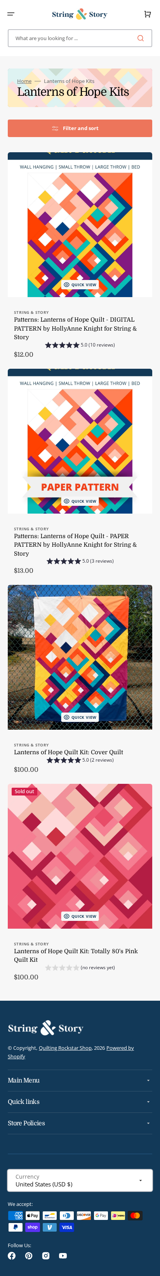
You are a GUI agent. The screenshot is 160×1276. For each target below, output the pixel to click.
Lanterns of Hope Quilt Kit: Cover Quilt (68, 752)
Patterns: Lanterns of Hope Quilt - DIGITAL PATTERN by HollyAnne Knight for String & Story (75, 328)
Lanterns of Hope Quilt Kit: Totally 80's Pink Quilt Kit (76, 956)
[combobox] (80, 38)
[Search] (142, 38)
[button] (10, 14)
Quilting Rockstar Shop (65, 1047)
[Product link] (80, 259)
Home (24, 81)
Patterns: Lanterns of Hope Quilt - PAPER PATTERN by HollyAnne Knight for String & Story (75, 545)
